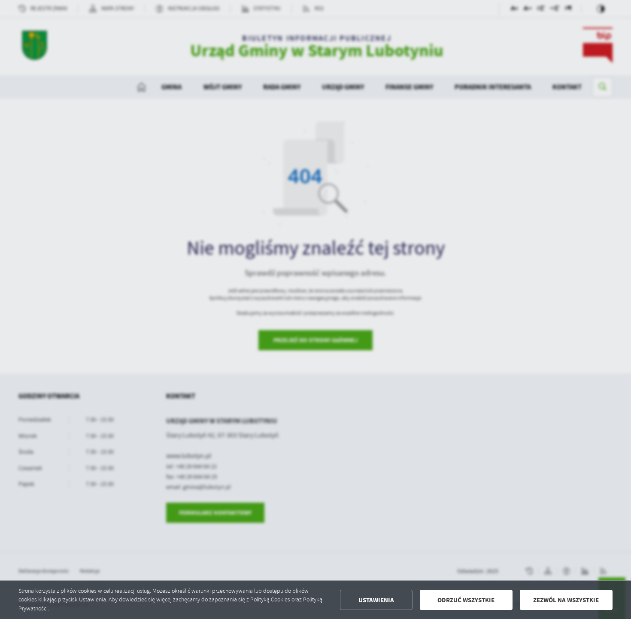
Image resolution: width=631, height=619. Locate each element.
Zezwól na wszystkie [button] (566, 600)
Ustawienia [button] (376, 600)
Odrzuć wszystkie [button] (465, 600)
